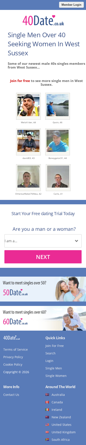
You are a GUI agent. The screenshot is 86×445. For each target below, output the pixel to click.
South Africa (61, 440)
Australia (58, 395)
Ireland (57, 410)
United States (61, 425)
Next (43, 257)
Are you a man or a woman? (44, 228)
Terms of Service (15, 349)
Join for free (20, 80)
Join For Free (54, 346)
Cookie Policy (12, 364)
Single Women (56, 376)
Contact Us (11, 395)
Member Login (71, 4)
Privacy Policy (13, 357)
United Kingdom (64, 432)
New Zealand (61, 417)
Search (50, 353)
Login (49, 361)
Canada (57, 402)
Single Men (53, 368)
